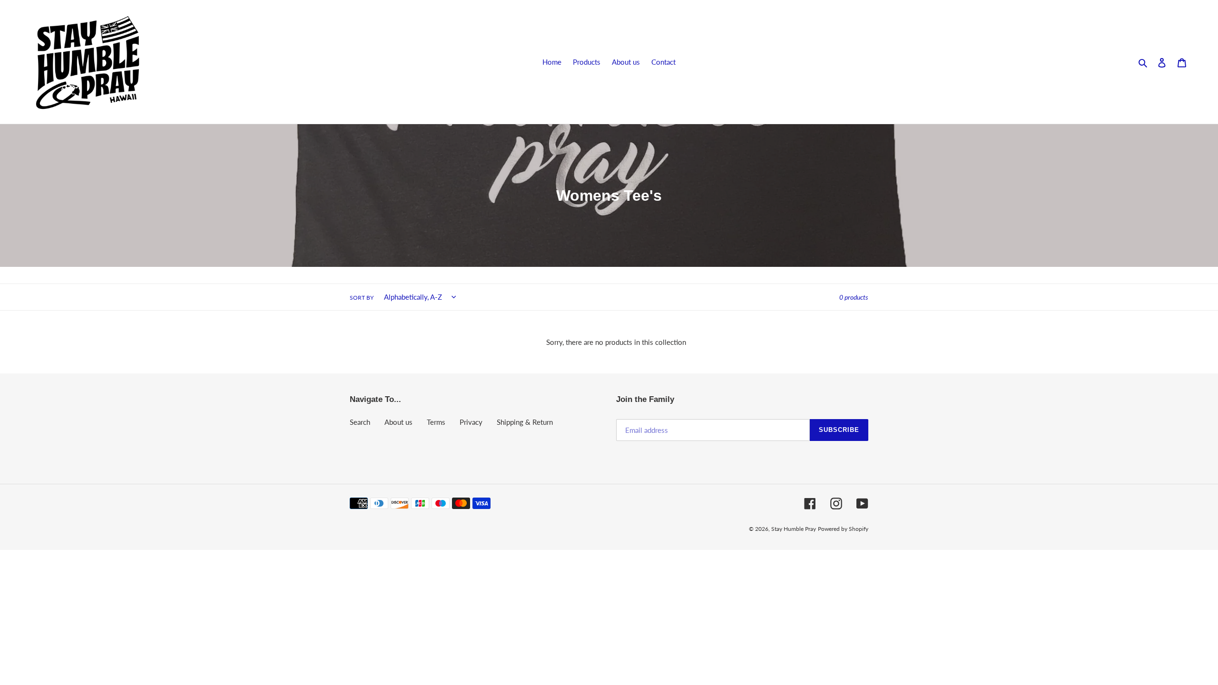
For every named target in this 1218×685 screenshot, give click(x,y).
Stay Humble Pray (793, 528)
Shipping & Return (525, 422)
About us (398, 422)
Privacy (471, 422)
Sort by (361, 297)
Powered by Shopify (843, 528)
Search (360, 422)
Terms (436, 422)
